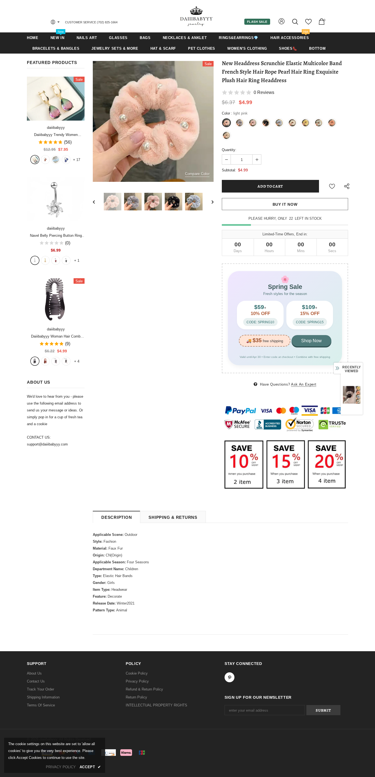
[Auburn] (45, 361)
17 (76, 160)
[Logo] (196, 16)
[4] (66, 260)
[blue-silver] (66, 159)
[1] (35, 260)
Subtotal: (229, 170)
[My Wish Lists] (308, 24)
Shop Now (311, 340)
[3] (56, 260)
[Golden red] (45, 159)
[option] (153, 121)
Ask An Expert (303, 384)
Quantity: (229, 150)
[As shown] (56, 361)
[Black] (35, 361)
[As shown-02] (66, 361)
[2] (45, 260)
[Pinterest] (229, 677)
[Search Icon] (295, 21)
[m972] (56, 159)
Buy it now (285, 204)
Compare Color (197, 174)
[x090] (35, 159)
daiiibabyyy (56, 128)
